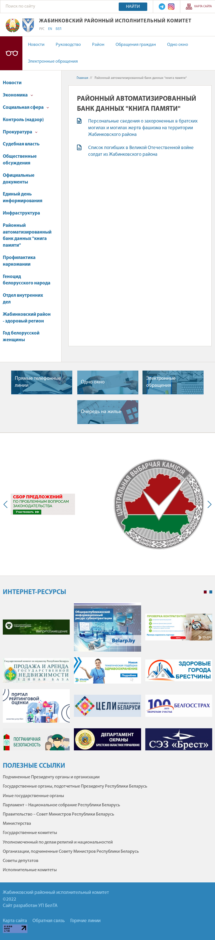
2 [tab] (210, 592)
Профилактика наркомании (19, 261)
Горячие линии (85, 920)
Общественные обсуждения (20, 160)
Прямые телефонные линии (38, 382)
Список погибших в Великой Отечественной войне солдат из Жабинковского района (141, 151)
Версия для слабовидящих (11, 53)
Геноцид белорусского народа (26, 280)
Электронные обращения (53, 61)
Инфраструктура (21, 213)
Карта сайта (203, 6)
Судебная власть (21, 144)
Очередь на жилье (101, 411)
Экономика (16, 95)
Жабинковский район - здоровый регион (27, 318)
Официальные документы (18, 179)
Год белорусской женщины (21, 336)
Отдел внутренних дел (23, 299)
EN (50, 29)
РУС (42, 29)
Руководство (68, 45)
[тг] (162, 6)
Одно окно (177, 45)
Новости (36, 45)
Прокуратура (18, 132)
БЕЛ (58, 29)
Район (98, 45)
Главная (82, 78)
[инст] (171, 6)
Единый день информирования (22, 197)
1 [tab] (205, 592)
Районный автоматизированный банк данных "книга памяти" (27, 235)
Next (208, 504)
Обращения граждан (136, 45)
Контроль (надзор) (23, 119)
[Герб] (13, 25)
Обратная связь (48, 920)
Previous (6, 504)
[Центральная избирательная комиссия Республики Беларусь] (158, 504)
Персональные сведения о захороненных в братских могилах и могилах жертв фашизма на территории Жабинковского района (143, 128)
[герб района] (28, 25)
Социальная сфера (24, 107)
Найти (133, 6)
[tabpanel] (107, 679)
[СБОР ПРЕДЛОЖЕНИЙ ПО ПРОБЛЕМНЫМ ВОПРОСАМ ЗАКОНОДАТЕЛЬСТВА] (43, 504)
